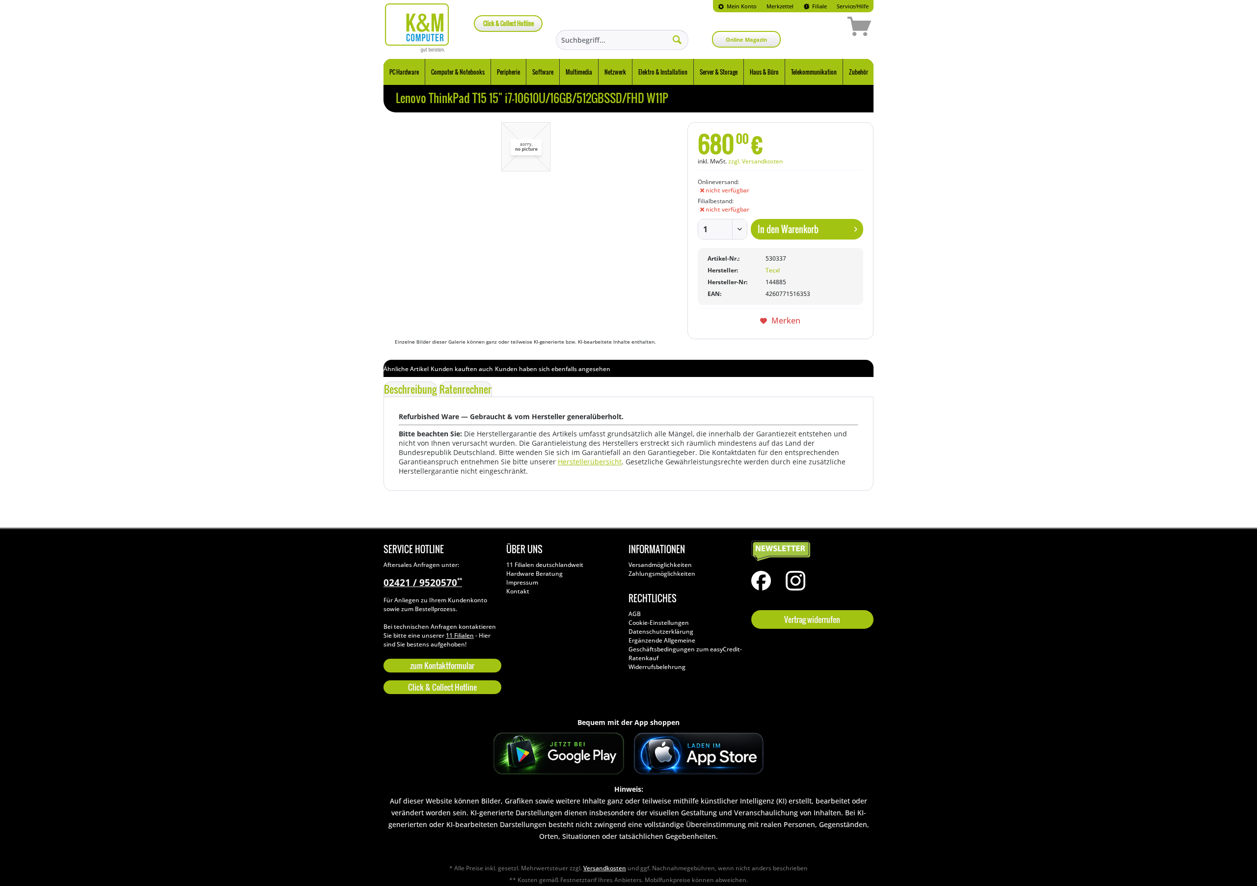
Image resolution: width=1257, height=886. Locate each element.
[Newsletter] (810, 551)
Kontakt (517, 591)
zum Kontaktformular (442, 665)
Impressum (522, 582)
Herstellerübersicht (590, 461)
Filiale (819, 6)
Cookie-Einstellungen (658, 622)
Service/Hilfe (853, 6)
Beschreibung (410, 389)
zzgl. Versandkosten (755, 161)
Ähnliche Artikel (406, 369)
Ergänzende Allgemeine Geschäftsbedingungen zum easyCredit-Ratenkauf (685, 649)
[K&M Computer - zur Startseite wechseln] (417, 28)
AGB (634, 614)
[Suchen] (677, 39)
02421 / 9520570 (422, 582)
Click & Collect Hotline (508, 23)
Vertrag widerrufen (812, 619)
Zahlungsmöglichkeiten (661, 573)
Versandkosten (604, 868)
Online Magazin (746, 39)
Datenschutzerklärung (660, 631)
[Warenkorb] (824, 28)
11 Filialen (460, 635)
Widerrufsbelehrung (656, 667)
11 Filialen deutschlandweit (544, 565)
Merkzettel (779, 6)
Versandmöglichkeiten (660, 565)
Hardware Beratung (534, 573)
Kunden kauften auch (462, 369)
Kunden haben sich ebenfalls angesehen (552, 369)
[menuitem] (737, 6)
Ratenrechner (465, 389)
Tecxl (772, 270)
